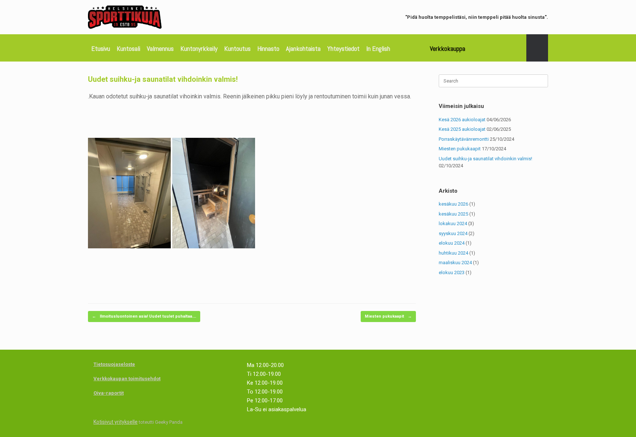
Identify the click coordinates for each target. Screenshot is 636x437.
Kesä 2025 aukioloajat (462, 129)
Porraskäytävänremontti (464, 139)
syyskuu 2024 (453, 233)
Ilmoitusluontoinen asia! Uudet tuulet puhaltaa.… (144, 316)
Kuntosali (128, 48)
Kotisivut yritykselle (115, 422)
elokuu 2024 (451, 243)
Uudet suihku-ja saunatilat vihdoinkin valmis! (485, 158)
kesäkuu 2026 (453, 204)
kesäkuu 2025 (453, 214)
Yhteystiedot (343, 48)
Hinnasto (268, 48)
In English (378, 48)
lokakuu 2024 (453, 223)
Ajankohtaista (303, 48)
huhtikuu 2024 (453, 253)
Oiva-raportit (108, 393)
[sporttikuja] (125, 17)
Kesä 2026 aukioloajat (462, 119)
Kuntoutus (237, 48)
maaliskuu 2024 (455, 262)
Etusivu (100, 48)
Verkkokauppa (447, 48)
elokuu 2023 (451, 272)
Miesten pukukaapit (388, 316)
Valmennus (160, 48)
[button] (537, 48)
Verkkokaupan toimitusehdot (126, 378)
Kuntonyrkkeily (199, 48)
